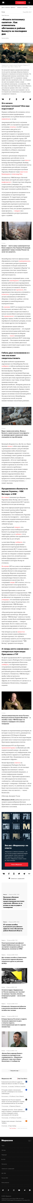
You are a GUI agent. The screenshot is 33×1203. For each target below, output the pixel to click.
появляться (6, 119)
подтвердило (14, 280)
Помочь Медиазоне (16, 864)
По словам (5, 497)
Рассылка (4, 1164)
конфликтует (6, 182)
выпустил (21, 632)
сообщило (5, 366)
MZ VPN (4, 1173)
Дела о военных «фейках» (8, 7)
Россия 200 (5, 1178)
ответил (17, 763)
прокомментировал (9, 748)
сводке (12, 582)
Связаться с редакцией (17, 878)
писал (27, 160)
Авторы (4, 1150)
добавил (19, 534)
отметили (5, 294)
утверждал (5, 599)
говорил (17, 211)
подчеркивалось (24, 261)
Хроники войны (5, 38)
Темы (3, 1145)
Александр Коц (17, 174)
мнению (7, 307)
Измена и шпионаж (22, 7)
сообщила (18, 542)
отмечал (13, 127)
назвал (10, 446)
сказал (12, 336)
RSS (3, 1159)
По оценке (5, 566)
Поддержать (20, 2)
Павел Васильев (5, 15)
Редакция (4, 1154)
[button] (29, 2)
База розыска (5, 1182)
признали (19, 290)
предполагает (9, 316)
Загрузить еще (14, 1070)
